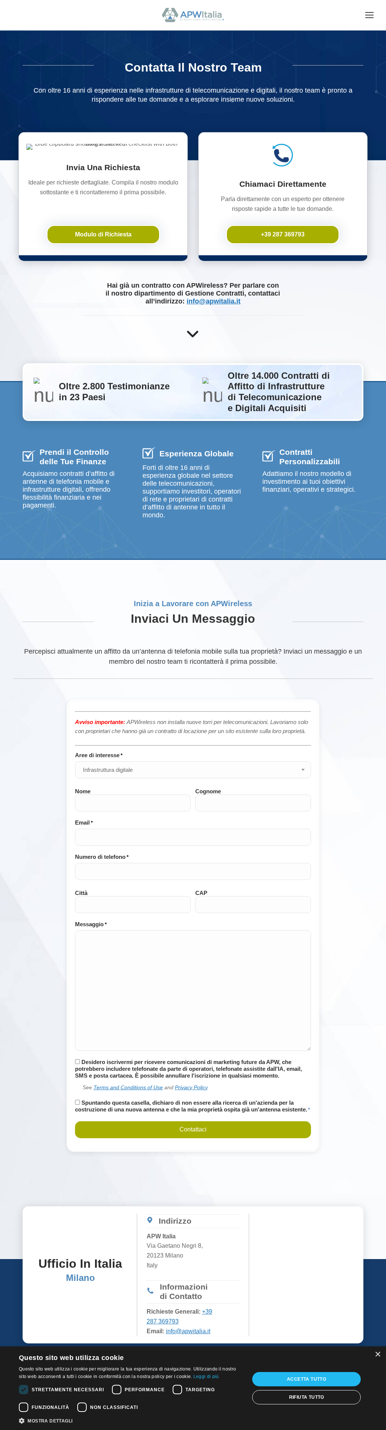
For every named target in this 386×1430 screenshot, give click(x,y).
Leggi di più (206, 1376)
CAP (201, 893)
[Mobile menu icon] (369, 15)
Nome (82, 791)
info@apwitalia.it (213, 301)
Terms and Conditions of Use (128, 1087)
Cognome (208, 791)
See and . (146, 1087)
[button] (131, 1420)
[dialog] (193, 1388)
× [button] (377, 1354)
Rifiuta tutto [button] (306, 1397)
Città (81, 893)
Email (84, 822)
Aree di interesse (99, 755)
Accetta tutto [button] (306, 1379)
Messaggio (91, 924)
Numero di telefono (102, 857)
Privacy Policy (191, 1087)
